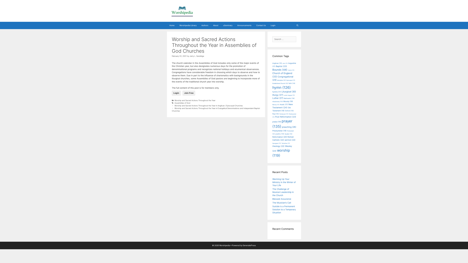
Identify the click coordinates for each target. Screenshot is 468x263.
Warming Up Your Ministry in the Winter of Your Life (284, 182)
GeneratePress (249, 245)
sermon (290, 140)
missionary (277, 101)
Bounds (279, 69)
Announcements (244, 25)
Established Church (280, 83)
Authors (204, 25)
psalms (279, 134)
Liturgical (289, 91)
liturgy (277, 95)
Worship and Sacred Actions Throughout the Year (195, 100)
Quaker (288, 134)
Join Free (189, 93)
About (215, 25)
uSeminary (227, 25)
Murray (275, 104)
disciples (281, 80)
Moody (288, 101)
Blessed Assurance (281, 199)
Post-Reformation (285, 117)
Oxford (289, 111)
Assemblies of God (182, 103)
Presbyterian (279, 131)
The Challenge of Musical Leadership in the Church (283, 192)
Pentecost (283, 114)
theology (278, 146)
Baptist (281, 66)
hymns (276, 92)
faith (292, 83)
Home (172, 25)
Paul (275, 114)
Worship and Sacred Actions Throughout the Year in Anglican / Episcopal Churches (209, 106)
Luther (277, 98)
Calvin (291, 70)
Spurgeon (276, 143)
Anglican (277, 63)
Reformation (279, 137)
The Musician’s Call (281, 203)
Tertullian (286, 143)
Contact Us (261, 25)
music (284, 104)
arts (285, 63)
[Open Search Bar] (297, 25)
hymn (281, 87)
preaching (289, 127)
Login (273, 25)
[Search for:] (284, 39)
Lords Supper (289, 95)
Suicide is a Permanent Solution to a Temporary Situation (284, 209)
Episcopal (290, 80)
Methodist (289, 98)
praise (276, 122)
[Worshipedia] (182, 10)
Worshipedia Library (188, 25)
